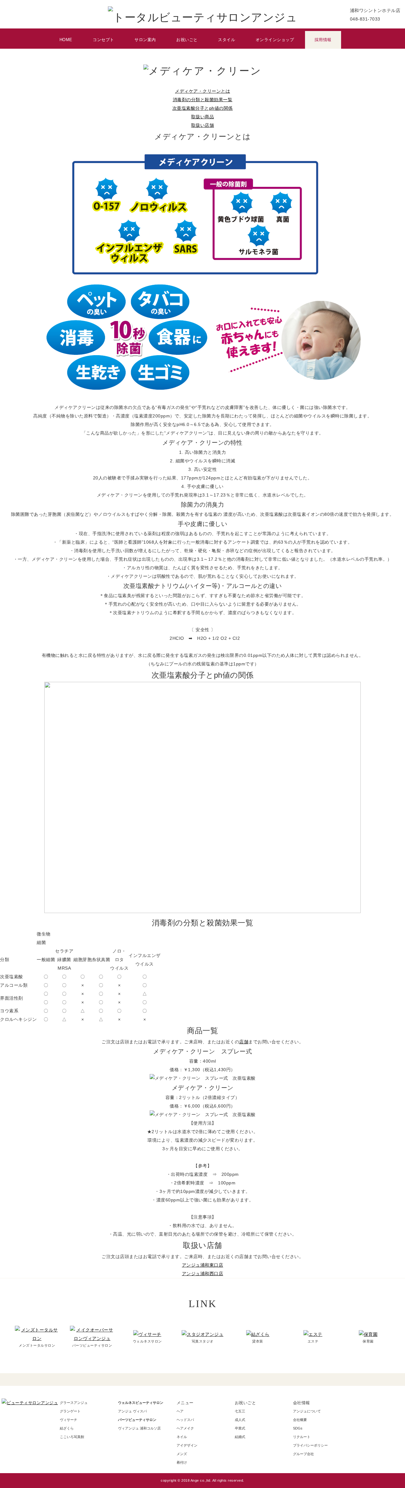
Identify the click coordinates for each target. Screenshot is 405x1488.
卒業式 (240, 1428)
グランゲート (70, 1411)
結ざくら (67, 1428)
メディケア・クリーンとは (202, 91)
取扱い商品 (202, 116)
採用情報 (323, 39)
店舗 (243, 1042)
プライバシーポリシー (310, 1445)
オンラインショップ (275, 39)
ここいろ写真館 (72, 1437)
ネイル (182, 1437)
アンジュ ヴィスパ (132, 1411)
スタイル (226, 39)
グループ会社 (303, 1454)
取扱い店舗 (202, 125)
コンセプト (103, 39)
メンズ (182, 1454)
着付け (182, 1462)
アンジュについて (307, 1411)
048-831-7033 (365, 19)
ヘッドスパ (185, 1420)
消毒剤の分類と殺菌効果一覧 (203, 99)
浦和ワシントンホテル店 (375, 10)
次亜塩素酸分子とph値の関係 (202, 108)
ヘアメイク (185, 1428)
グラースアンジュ (74, 1403)
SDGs (297, 1428)
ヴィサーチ (68, 1420)
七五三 (240, 1411)
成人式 (240, 1420)
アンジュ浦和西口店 (202, 1273)
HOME (65, 39)
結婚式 (240, 1437)
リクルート (301, 1437)
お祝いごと (187, 39)
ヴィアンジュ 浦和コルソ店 (139, 1428)
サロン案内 (145, 39)
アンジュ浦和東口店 (202, 1265)
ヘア (180, 1411)
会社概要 (300, 1420)
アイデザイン (187, 1445)
